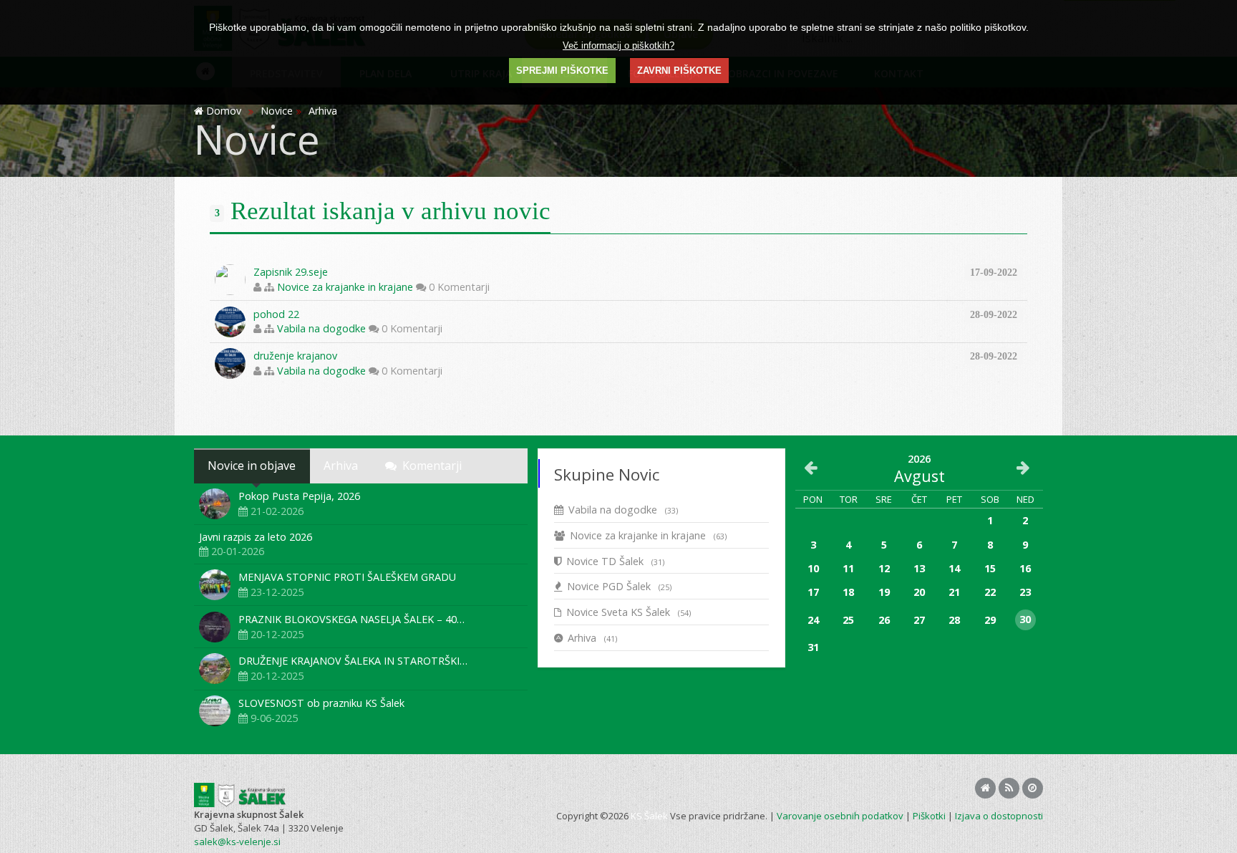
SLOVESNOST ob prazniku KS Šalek (321, 703)
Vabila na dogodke (321, 328)
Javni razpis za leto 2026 (255, 537)
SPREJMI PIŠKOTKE (562, 70)
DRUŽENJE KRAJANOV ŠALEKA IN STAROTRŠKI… (352, 661)
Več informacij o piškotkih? (618, 45)
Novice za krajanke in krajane (345, 287)
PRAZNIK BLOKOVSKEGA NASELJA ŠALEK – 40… (351, 619)
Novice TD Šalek (615, 561)
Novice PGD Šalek (619, 586)
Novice (277, 110)
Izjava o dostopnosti (999, 815)
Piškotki (929, 815)
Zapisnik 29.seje (290, 272)
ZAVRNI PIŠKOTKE (679, 70)
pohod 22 (276, 314)
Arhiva (592, 638)
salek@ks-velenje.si (237, 841)
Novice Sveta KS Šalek (628, 612)
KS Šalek (649, 815)
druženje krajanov (295, 355)
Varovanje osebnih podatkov (840, 815)
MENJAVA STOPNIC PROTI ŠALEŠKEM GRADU (347, 577)
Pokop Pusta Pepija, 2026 (299, 496)
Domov (223, 110)
